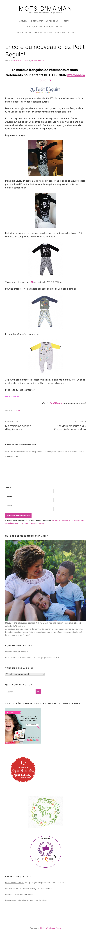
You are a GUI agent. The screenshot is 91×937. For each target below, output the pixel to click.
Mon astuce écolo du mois (40, 27)
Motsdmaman (37, 61)
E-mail (8, 497)
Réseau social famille (14, 882)
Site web (8, 506)
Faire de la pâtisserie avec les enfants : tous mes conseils (45, 33)
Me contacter (36, 21)
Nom (8, 488)
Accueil (23, 21)
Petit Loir (43, 900)
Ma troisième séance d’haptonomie (18, 426)
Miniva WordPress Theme (50, 928)
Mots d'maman (45, 8)
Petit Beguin (56, 403)
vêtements (17, 411)
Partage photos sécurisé (41, 888)
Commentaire (11, 456)
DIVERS (59, 27)
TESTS (66, 21)
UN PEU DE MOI (52, 21)
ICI (31, 282)
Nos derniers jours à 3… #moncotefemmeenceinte (70, 426)
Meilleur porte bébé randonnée (19, 894)
